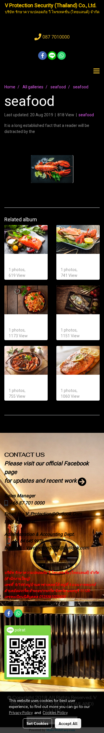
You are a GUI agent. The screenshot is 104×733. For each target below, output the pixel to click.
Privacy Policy (21, 712)
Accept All (68, 723)
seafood (86, 115)
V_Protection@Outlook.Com (53, 514)
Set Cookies (37, 723)
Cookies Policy (55, 712)
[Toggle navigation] (96, 71)
